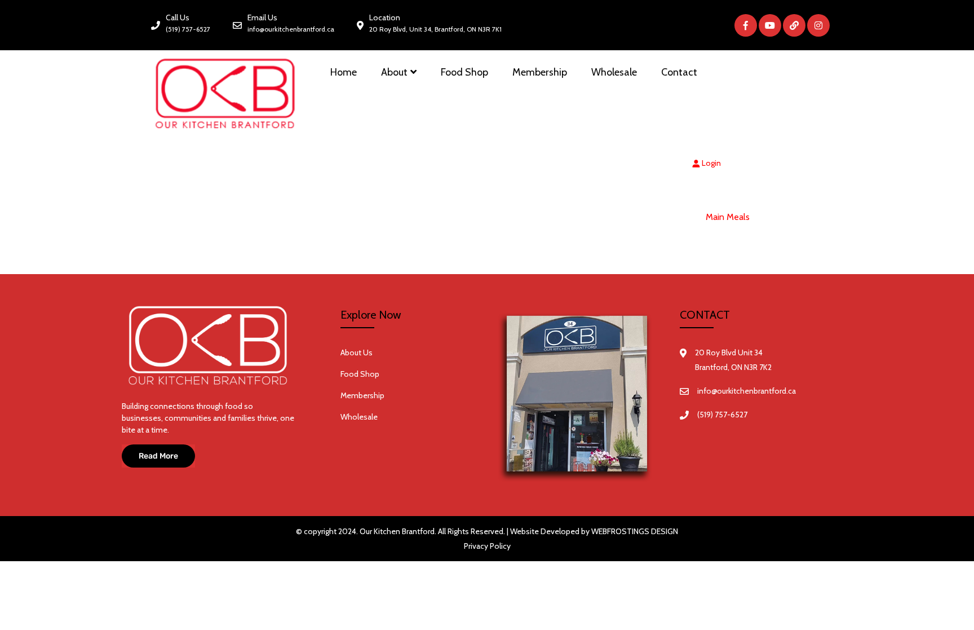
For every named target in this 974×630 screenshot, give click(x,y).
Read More (158, 456)
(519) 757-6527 (188, 29)
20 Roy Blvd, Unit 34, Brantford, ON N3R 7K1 (435, 29)
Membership (539, 72)
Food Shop (464, 72)
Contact (679, 72)
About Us (356, 352)
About (394, 72)
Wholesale (614, 72)
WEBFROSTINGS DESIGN (634, 531)
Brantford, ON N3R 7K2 (733, 367)
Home (343, 72)
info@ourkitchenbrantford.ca (290, 29)
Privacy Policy (487, 546)
